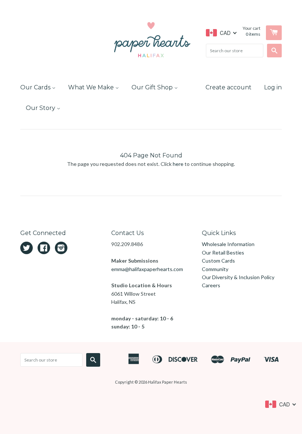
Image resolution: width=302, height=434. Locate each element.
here (178, 164)
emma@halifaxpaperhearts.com (147, 269)
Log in (273, 87)
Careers (211, 285)
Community (215, 269)
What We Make (91, 87)
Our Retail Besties (223, 252)
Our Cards (36, 87)
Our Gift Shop (152, 87)
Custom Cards (218, 260)
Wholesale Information (228, 244)
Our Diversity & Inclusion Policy (238, 277)
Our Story (41, 107)
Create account (229, 87)
